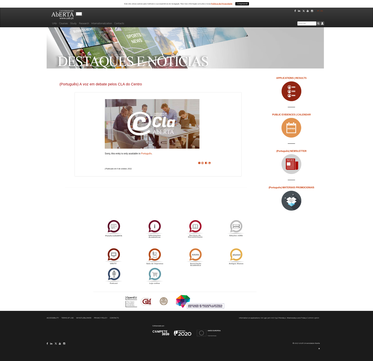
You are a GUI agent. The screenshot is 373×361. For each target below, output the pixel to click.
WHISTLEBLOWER (83, 318)
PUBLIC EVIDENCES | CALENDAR (291, 114)
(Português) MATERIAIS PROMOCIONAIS (291, 187)
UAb (54, 23)
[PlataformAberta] (113, 228)
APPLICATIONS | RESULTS (291, 78)
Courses (63, 23)
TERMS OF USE (67, 318)
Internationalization (101, 23)
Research (84, 23)
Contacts (119, 23)
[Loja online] (154, 276)
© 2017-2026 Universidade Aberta (306, 343)
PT (318, 11)
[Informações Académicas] (154, 228)
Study (73, 23)
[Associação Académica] (195, 256)
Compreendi (242, 4)
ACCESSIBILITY (53, 318)
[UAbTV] (113, 256)
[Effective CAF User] (146, 301)
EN (322, 11)
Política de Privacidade (221, 4)
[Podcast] (113, 276)
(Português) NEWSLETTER (291, 151)
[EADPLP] (200, 301)
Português (146, 153)
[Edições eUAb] (236, 228)
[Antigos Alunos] (236, 256)
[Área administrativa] (319, 348)
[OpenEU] (131, 301)
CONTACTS (114, 318)
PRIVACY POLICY (100, 318)
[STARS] (164, 301)
